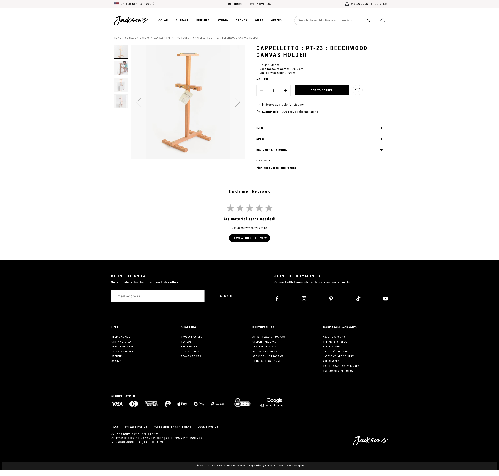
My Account (360, 4)
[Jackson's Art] (131, 20)
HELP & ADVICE (120, 336)
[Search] (368, 20)
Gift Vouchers (191, 351)
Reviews (186, 341)
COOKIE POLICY (208, 426)
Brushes (203, 20)
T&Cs (115, 426)
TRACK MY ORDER (122, 351)
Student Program (264, 341)
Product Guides (191, 336)
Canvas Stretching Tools (171, 37)
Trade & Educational (266, 361)
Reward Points (191, 356)
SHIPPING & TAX (121, 341)
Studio (222, 20)
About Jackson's (334, 336)
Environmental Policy (338, 370)
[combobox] (329, 20)
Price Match (189, 346)
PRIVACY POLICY (136, 426)
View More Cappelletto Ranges (276, 168)
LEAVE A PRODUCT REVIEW (250, 238)
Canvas (145, 37)
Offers (276, 20)
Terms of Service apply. (291, 465)
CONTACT (117, 361)
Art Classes (331, 361)
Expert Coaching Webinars (341, 366)
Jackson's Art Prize (336, 351)
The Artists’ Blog (335, 341)
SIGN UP (227, 296)
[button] (138, 102)
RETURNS (117, 356)
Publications (332, 346)
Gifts (259, 20)
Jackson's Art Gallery (338, 356)
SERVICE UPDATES (122, 346)
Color (163, 20)
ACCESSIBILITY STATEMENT (173, 426)
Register (380, 4)
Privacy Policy (264, 465)
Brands (241, 20)
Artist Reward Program (268, 336)
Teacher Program (264, 346)
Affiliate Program (265, 351)
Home (117, 37)
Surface (182, 20)
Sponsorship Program (267, 356)
